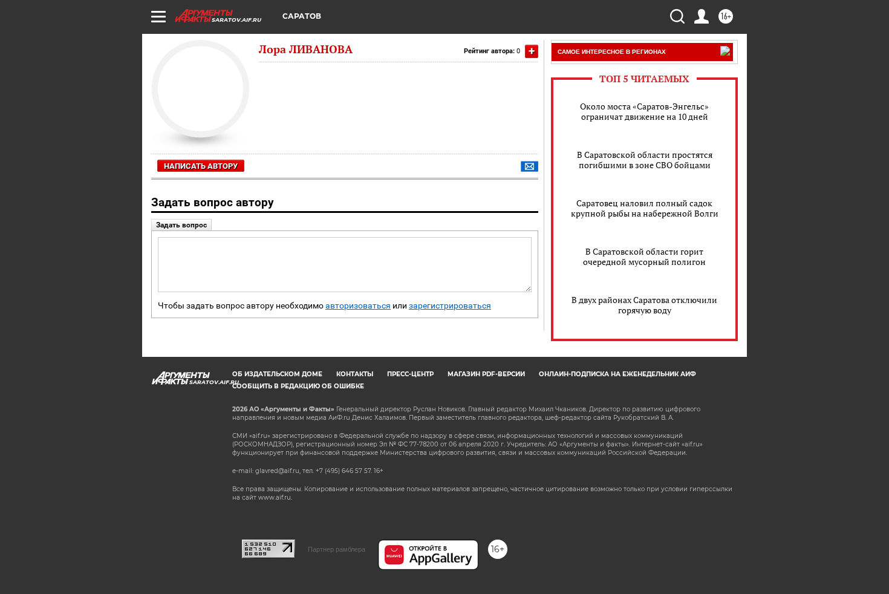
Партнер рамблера (336, 549)
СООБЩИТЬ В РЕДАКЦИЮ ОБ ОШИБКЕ (298, 386)
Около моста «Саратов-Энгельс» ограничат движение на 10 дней (644, 111)
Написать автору (201, 166)
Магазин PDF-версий (486, 374)
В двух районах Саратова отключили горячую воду (644, 305)
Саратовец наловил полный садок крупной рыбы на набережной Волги (644, 208)
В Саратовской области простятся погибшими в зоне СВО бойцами (644, 159)
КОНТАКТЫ (354, 374)
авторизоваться (358, 306)
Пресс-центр (410, 374)
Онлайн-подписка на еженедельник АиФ (617, 374)
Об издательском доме (277, 374)
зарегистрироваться (450, 306)
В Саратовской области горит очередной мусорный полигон (644, 256)
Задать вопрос (181, 225)
